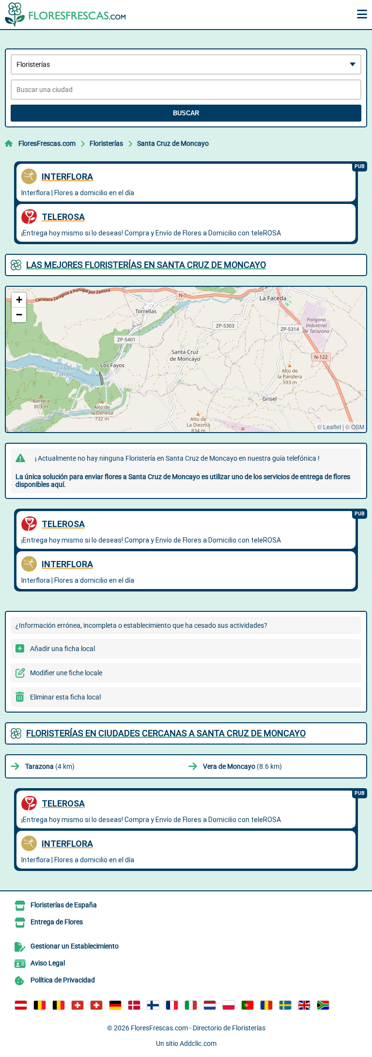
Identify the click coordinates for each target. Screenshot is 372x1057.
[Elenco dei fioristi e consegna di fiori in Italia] (191, 1005)
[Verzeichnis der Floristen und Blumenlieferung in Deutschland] (115, 1005)
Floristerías (106, 143)
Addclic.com (198, 1043)
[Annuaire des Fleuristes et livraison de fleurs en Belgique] (39, 1005)
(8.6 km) (242, 766)
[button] (19, 300)
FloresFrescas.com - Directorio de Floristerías (198, 1028)
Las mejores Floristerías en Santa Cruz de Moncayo (146, 265)
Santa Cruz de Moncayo (173, 143)
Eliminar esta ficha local (65, 697)
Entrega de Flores (57, 922)
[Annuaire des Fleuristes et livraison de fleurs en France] (172, 1005)
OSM (357, 426)
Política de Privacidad (63, 980)
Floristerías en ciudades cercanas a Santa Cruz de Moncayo (166, 733)
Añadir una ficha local (62, 649)
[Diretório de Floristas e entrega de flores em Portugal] (247, 1005)
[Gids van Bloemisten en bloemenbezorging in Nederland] (209, 1005)
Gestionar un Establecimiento (75, 946)
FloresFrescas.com (47, 143)
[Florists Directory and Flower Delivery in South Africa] (323, 1005)
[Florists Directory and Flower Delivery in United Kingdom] (304, 1005)
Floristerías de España (64, 905)
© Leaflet (329, 426)
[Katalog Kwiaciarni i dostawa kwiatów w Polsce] (228, 1005)
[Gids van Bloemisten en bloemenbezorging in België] (58, 1005)
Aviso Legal (48, 963)
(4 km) (50, 766)
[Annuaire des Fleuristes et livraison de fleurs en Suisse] (96, 1005)
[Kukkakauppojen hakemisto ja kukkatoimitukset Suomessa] (153, 1005)
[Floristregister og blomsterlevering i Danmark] (134, 1005)
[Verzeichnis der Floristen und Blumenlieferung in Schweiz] (77, 1005)
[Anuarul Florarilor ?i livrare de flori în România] (266, 1005)
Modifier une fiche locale (66, 673)
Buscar (186, 113)
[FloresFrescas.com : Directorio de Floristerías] (65, 14)
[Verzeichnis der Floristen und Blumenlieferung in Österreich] (21, 1005)
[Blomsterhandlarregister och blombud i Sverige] (285, 1005)
